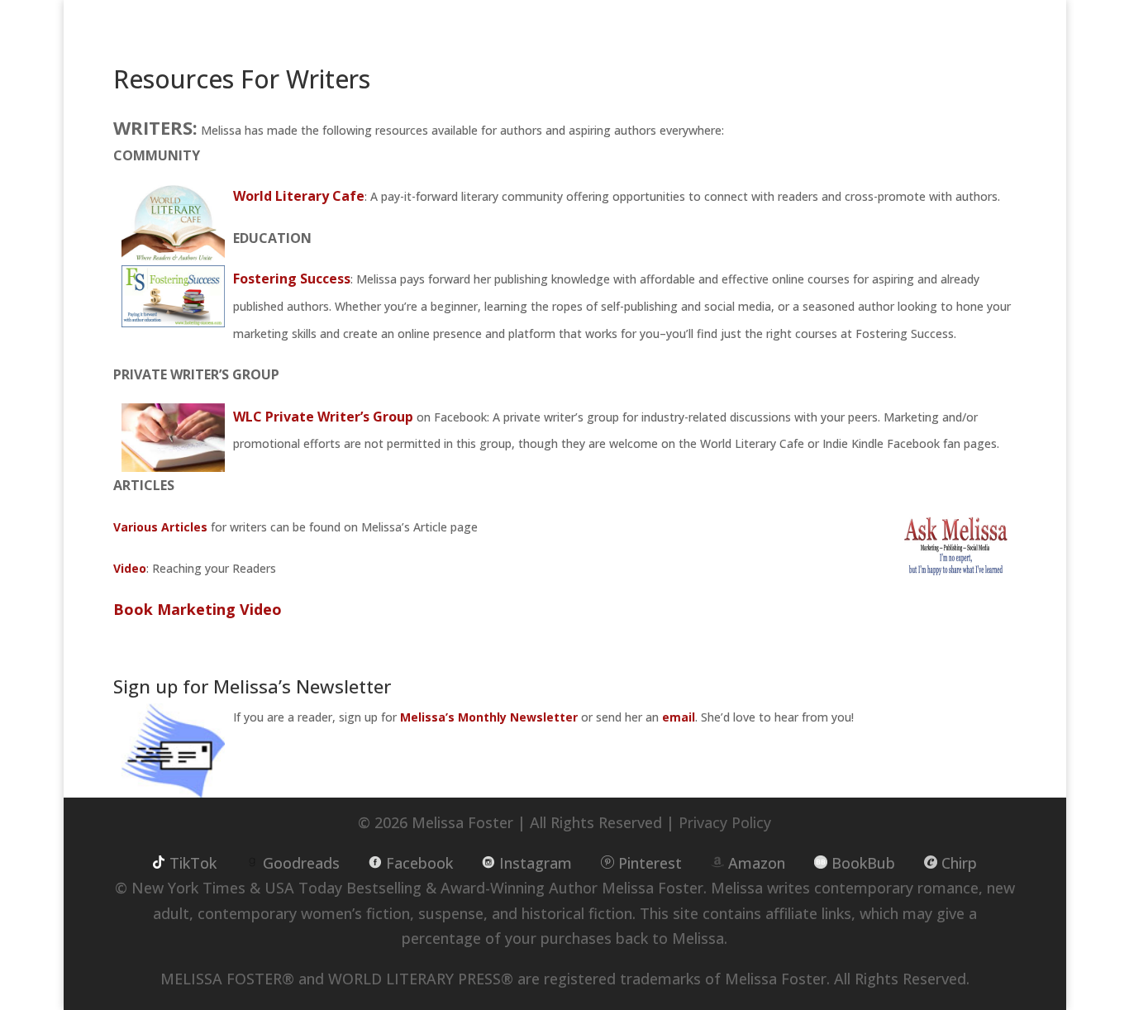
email (678, 717)
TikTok (193, 863)
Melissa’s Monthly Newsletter (489, 717)
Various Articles (160, 527)
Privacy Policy (725, 822)
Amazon (756, 863)
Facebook (419, 863)
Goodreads (301, 863)
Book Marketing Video (197, 609)
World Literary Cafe (298, 196)
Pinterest (650, 863)
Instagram (535, 863)
